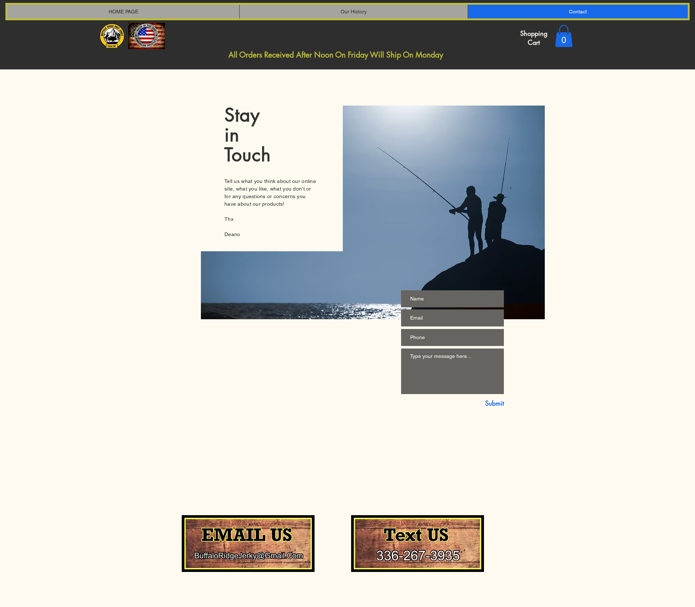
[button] (564, 36)
